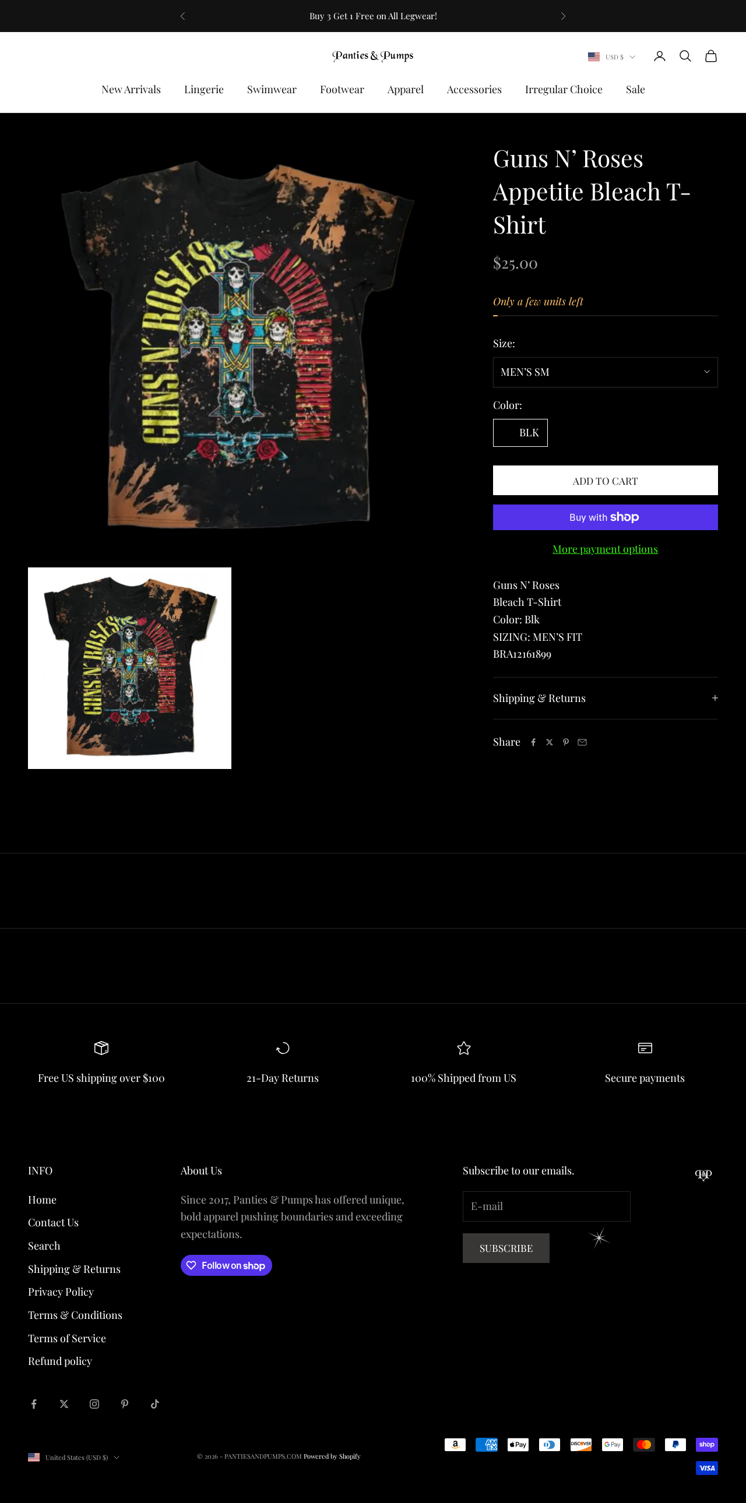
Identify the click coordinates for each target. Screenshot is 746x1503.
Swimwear (272, 89)
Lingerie (204, 89)
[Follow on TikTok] (155, 1404)
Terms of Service (67, 1338)
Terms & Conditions (75, 1315)
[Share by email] (582, 742)
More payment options (605, 549)
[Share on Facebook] (533, 742)
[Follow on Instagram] (94, 1404)
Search (44, 1245)
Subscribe (506, 1247)
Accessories (474, 89)
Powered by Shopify (332, 1456)
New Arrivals (131, 89)
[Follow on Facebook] (34, 1404)
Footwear (342, 89)
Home (42, 1199)
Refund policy (60, 1361)
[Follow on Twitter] (64, 1404)
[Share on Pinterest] (566, 742)
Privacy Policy (61, 1292)
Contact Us (53, 1222)
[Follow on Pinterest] (125, 1404)
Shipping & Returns (74, 1269)
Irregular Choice (564, 89)
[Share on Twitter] (549, 742)
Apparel (406, 89)
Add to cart (605, 480)
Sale (635, 89)
